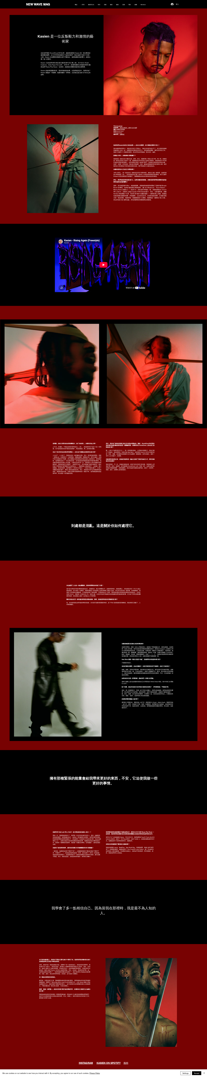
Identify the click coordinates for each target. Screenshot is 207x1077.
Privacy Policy (94, 1073)
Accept (196, 1073)
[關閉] (204, 1073)
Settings (185, 1073)
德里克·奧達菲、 (124, 128)
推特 (126, 1063)
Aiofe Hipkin (119, 133)
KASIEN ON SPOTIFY (109, 1063)
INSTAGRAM (86, 1063)
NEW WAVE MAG (38, 4)
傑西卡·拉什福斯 (132, 128)
